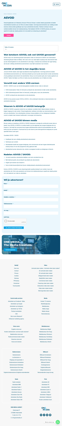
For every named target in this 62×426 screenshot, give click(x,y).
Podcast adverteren (16, 311)
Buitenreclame (16, 355)
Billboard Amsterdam (45, 355)
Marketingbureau (45, 304)
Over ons (16, 268)
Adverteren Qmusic (16, 392)
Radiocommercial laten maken (16, 337)
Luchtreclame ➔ (16, 357)
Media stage (45, 308)
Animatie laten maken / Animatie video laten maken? (46, 268)
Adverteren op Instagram (16, 306)
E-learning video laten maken (45, 283)
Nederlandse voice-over (16, 334)
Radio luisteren (16, 382)
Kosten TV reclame (46, 301)
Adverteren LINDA (45, 392)
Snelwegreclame (45, 365)
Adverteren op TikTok (16, 308)
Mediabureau (45, 306)
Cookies (16, 275)
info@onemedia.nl (17, 417)
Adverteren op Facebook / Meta (16, 301)
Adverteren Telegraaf (45, 394)
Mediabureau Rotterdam (45, 339)
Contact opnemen (10, 250)
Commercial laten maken (45, 280)
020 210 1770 (17, 415)
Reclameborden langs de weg (45, 372)
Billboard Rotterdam (45, 357)
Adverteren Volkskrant (45, 397)
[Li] (50, 415)
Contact (9, 35)
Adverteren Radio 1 (16, 387)
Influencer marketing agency (16, 319)
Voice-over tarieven (16, 341)
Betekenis (9, 13)
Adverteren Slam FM (16, 394)
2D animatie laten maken (45, 271)
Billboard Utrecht (45, 362)
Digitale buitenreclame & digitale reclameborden (16, 372)
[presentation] (15, 221)
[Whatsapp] (58, 422)
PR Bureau (16, 280)
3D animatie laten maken (45, 273)
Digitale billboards (45, 367)
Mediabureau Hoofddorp (45, 337)
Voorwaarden (16, 286)
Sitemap (16, 278)
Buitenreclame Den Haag (16, 367)
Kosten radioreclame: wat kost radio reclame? (16, 331)
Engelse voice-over (16, 329)
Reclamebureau (45, 314)
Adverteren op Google (16, 304)
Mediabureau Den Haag (45, 331)
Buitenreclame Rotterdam (16, 365)
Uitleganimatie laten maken (45, 275)
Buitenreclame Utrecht (16, 370)
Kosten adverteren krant (45, 399)
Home (5, 13)
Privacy (16, 273)
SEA (16, 314)
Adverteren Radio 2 (16, 389)
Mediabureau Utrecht (45, 341)
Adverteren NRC (45, 387)
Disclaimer (16, 283)
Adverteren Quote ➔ (45, 389)
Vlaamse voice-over (16, 339)
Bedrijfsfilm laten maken (45, 278)
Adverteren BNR (16, 384)
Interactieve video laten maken (46, 286)
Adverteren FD (45, 384)
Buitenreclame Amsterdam (16, 362)
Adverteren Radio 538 (16, 399)
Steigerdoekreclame (45, 370)
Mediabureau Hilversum (45, 334)
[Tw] (44, 415)
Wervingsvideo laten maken (45, 291)
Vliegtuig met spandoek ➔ (16, 360)
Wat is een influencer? (16, 316)
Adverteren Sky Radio (16, 397)
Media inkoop (45, 311)
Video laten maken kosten (45, 288)
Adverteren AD (45, 382)
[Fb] (41, 415)
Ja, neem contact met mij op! (14, 227)
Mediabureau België (45, 329)
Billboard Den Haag (45, 360)
